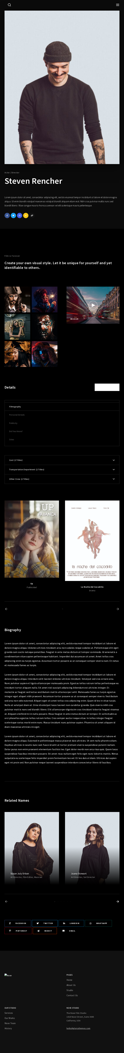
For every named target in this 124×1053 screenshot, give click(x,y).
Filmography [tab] (15, 406)
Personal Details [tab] (17, 414)
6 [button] (70, 901)
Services (9, 1012)
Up (31, 583)
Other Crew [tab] (19, 479)
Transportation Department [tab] (26, 469)
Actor (7, 172)
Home (69, 979)
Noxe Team (10, 1023)
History (8, 1028)
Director (15, 172)
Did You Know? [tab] (16, 431)
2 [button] (57, 901)
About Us (71, 985)
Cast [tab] (15, 460)
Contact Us (72, 995)
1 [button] (62, 608)
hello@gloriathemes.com (78, 1028)
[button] (6, 609)
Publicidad (32, 587)
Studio (70, 990)
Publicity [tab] (13, 423)
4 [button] (64, 901)
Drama (92, 590)
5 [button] (67, 901)
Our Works (10, 1018)
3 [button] (61, 901)
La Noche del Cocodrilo (92, 587)
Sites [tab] (11, 439)
